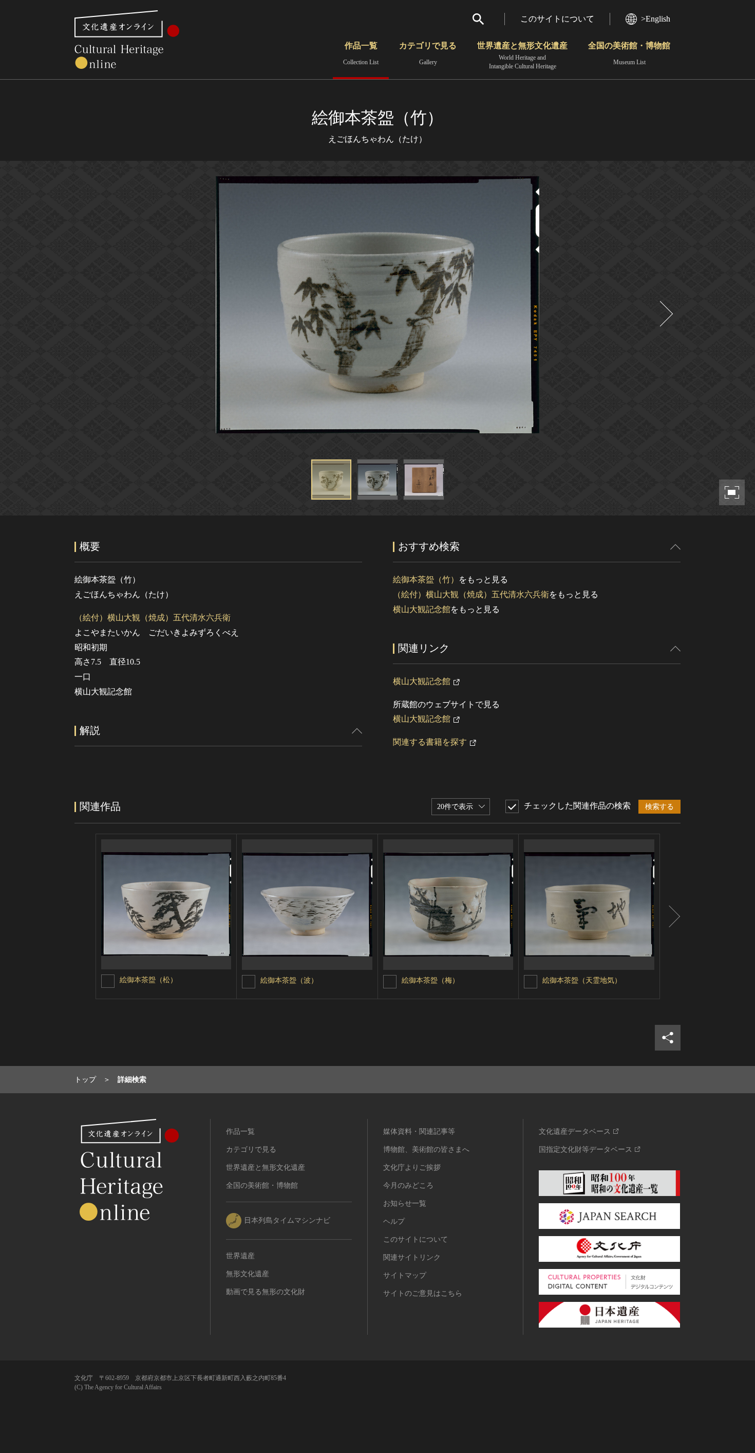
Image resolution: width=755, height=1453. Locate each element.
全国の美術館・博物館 (629, 53)
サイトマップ (404, 1275)
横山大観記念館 (421, 609)
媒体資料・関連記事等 (419, 1131)
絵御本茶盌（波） (289, 980)
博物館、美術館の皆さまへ (426, 1149)
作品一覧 (361, 53)
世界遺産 (240, 1256)
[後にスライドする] (665, 313)
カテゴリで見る (428, 53)
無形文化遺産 (247, 1274)
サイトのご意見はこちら (422, 1293)
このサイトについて (557, 18)
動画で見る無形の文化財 (265, 1292)
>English (655, 18)
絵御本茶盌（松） (148, 980)
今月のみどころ (408, 1185)
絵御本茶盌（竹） (426, 579)
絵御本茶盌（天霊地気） (581, 980)
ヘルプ (394, 1221)
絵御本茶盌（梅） (430, 980)
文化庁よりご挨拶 (412, 1167)
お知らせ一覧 (404, 1203)
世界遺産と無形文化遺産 (522, 55)
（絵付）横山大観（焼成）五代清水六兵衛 (152, 617)
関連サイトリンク (412, 1257)
